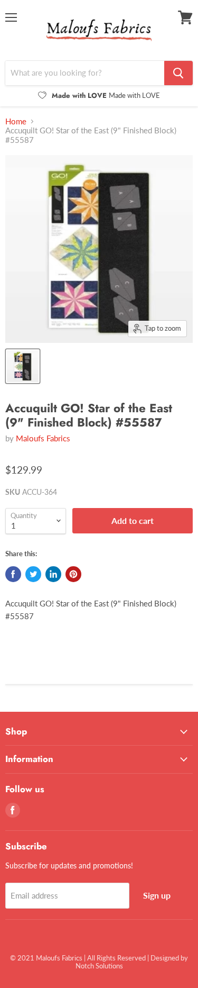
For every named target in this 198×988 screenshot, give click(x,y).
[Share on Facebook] (13, 574)
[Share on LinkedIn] (53, 574)
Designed (164, 958)
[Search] (178, 73)
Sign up (157, 895)
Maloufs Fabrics (43, 438)
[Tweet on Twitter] (33, 574)
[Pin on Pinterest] (73, 574)
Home (15, 121)
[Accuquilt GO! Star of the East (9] (23, 366)
